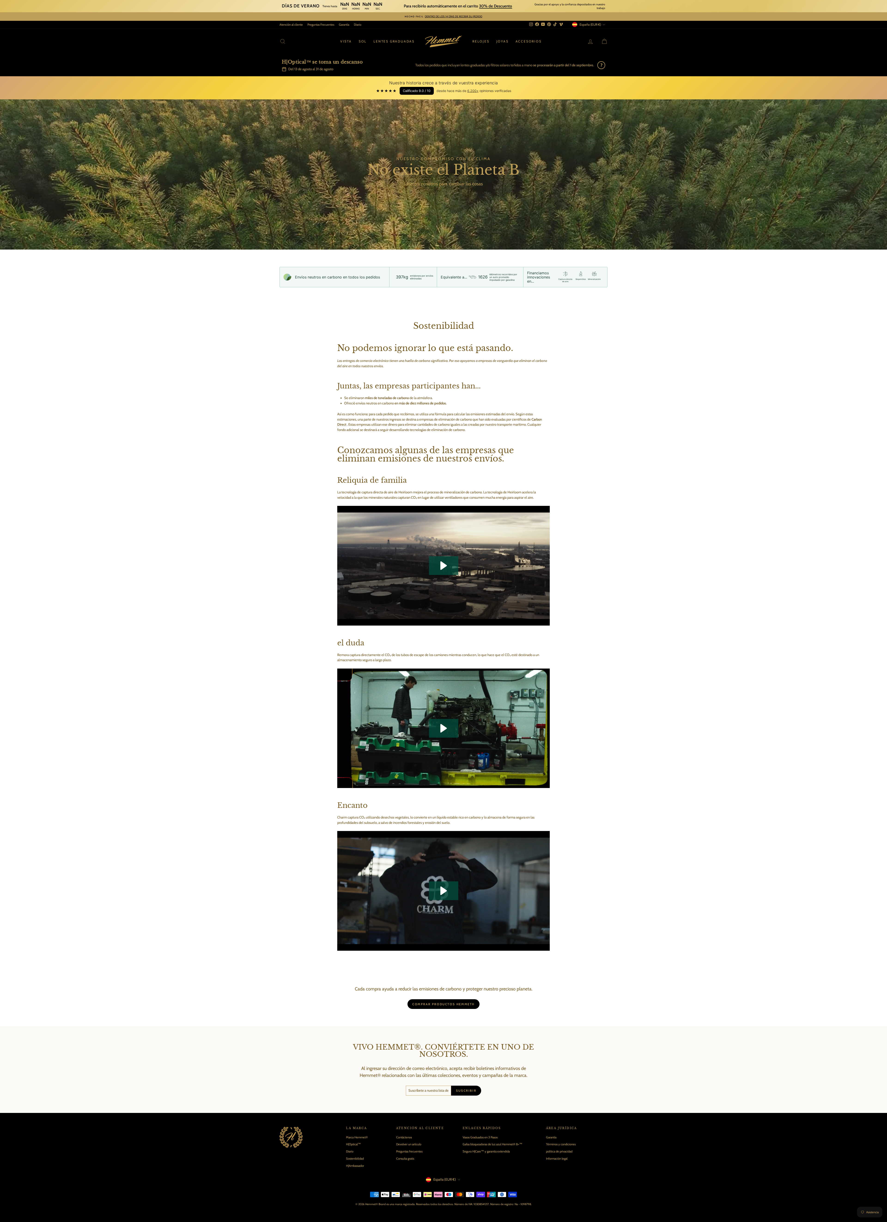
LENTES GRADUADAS (394, 41)
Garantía (344, 24)
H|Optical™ (353, 1144)
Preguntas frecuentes (409, 1151)
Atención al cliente (291, 24)
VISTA (346, 41)
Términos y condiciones (561, 1144)
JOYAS (502, 41)
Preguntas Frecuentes (320, 24)
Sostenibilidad (355, 1158)
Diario (357, 24)
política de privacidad (559, 1151)
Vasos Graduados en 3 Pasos (480, 1137)
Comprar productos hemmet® (443, 1004)
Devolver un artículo (408, 1144)
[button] (443, 565)
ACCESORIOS (529, 41)
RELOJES (480, 41)
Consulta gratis (405, 1158)
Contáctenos (404, 1137)
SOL (363, 41)
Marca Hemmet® (357, 1137)
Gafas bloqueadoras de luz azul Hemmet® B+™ (492, 1144)
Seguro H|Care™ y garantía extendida (486, 1151)
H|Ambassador (355, 1165)
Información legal (557, 1158)
